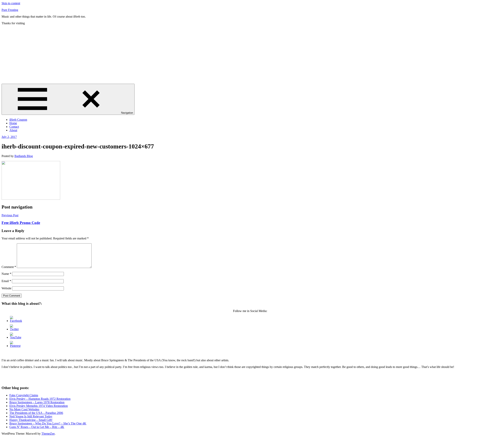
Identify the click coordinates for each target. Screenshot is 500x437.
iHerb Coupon (18, 119)
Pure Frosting (10, 10)
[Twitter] (14, 329)
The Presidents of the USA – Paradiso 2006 (36, 413)
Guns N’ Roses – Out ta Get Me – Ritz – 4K (36, 427)
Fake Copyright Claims (23, 395)
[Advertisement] (250, 54)
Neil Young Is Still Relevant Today (30, 416)
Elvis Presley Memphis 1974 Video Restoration (38, 405)
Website (6, 288)
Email (6, 281)
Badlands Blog (23, 156)
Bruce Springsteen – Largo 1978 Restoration (36, 402)
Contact (14, 126)
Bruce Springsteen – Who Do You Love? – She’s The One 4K (47, 423)
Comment (9, 267)
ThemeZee (48, 433)
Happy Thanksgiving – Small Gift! (30, 420)
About (13, 130)
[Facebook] (16, 320)
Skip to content (11, 3)
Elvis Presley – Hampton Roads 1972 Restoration (40, 398)
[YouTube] (15, 337)
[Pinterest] (15, 345)
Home (13, 123)
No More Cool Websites (24, 409)
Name (6, 273)
